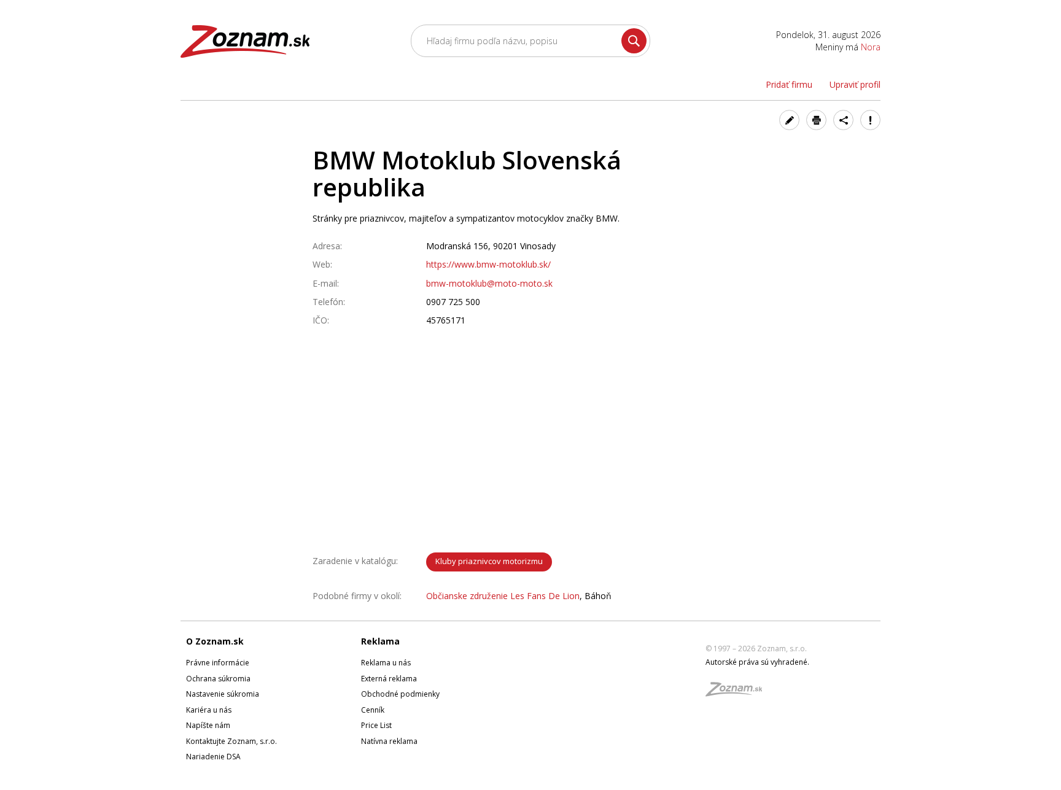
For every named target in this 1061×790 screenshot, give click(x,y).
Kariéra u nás (208, 710)
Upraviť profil (855, 84)
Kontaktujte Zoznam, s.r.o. (231, 741)
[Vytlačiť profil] (816, 120)
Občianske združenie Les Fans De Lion (503, 596)
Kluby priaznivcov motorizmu (489, 561)
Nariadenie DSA (213, 756)
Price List (376, 725)
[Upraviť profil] (789, 120)
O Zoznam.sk (215, 641)
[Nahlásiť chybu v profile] (870, 120)
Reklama (380, 641)
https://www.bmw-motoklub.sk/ (488, 264)
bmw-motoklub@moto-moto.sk (489, 283)
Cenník (372, 710)
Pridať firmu (789, 84)
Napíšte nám (208, 725)
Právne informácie (217, 662)
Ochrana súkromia (218, 678)
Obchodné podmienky (400, 694)
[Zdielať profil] (843, 120)
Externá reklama (389, 678)
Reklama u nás (386, 662)
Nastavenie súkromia (222, 694)
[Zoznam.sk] (738, 692)
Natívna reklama (389, 741)
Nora (870, 47)
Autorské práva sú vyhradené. (757, 662)
